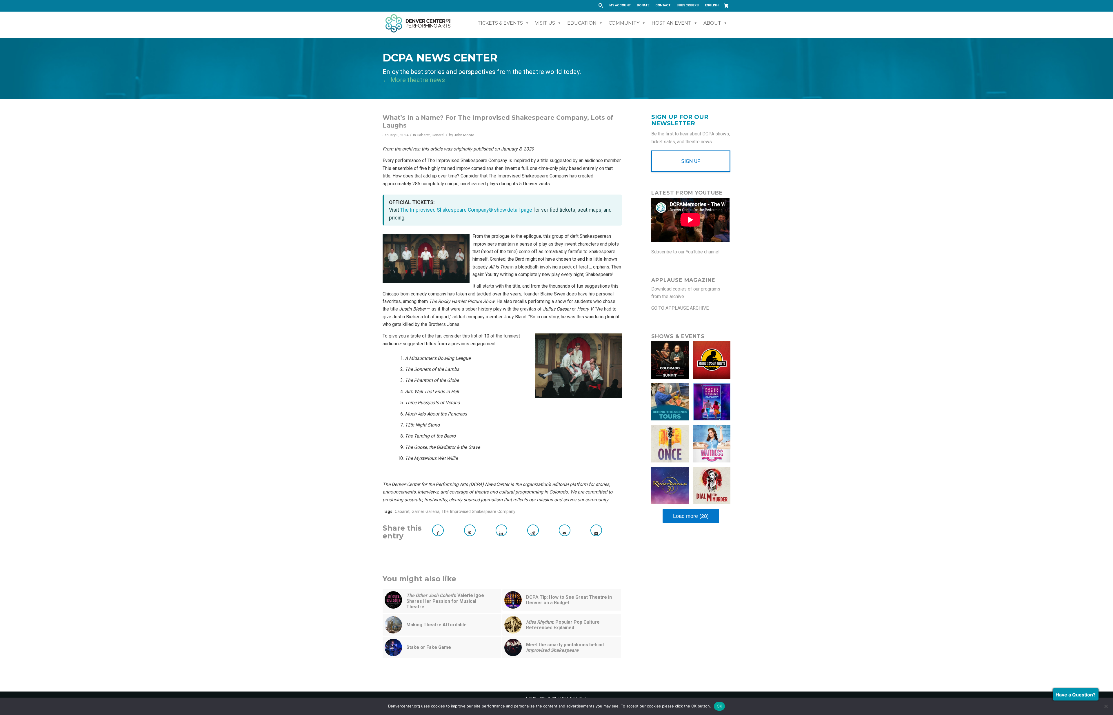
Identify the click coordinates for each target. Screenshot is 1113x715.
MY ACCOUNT (620, 5)
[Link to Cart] (726, 5)
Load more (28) (691, 516)
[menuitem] (620, 5)
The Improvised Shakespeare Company (478, 511)
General (438, 135)
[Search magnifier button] (600, 5)
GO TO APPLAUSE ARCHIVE (680, 308)
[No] (1106, 706)
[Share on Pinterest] (470, 530)
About (712, 23)
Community (624, 23)
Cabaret (423, 135)
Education (581, 23)
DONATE (643, 5)
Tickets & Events (500, 23)
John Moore (464, 135)
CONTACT (662, 5)
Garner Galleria (425, 511)
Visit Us (545, 23)
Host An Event (671, 23)
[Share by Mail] (564, 530)
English (712, 5)
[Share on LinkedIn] (501, 530)
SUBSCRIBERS (687, 5)
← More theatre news (414, 80)
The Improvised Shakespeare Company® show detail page (466, 210)
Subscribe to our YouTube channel (685, 252)
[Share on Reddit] (533, 530)
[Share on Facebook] (438, 530)
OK (719, 706)
